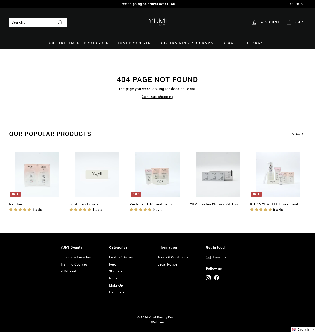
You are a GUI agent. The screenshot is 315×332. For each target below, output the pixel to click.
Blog (228, 43)
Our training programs (187, 43)
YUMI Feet (69, 271)
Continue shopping (157, 97)
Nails (113, 278)
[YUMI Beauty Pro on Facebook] (216, 277)
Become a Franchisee (77, 257)
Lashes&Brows (121, 257)
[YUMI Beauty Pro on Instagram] (208, 277)
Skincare (116, 271)
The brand (254, 43)
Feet (112, 264)
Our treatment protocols (78, 43)
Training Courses (74, 264)
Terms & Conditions (173, 257)
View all (299, 134)
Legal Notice (167, 264)
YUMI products (134, 43)
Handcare (117, 292)
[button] (20, 210)
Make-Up (116, 285)
